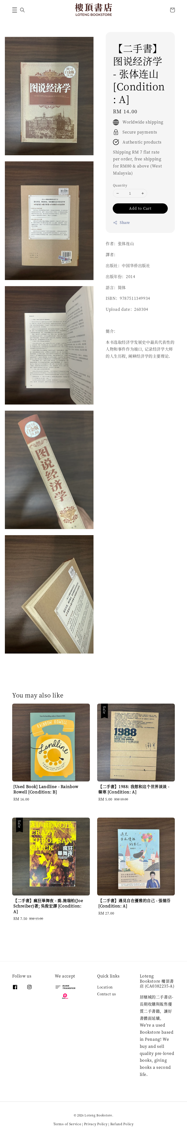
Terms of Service (67, 1124)
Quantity (120, 185)
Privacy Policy (96, 1124)
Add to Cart (140, 208)
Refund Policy (122, 1124)
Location (105, 987)
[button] (14, 10)
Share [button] (125, 222)
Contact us (106, 993)
